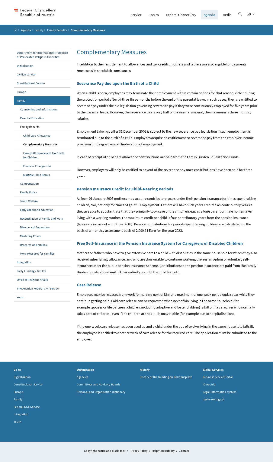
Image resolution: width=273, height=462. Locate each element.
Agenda (209, 14)
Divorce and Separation (35, 227)
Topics (154, 14)
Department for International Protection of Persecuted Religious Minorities (42, 55)
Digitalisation (25, 66)
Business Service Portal (218, 377)
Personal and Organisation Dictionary (101, 392)
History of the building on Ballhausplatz (166, 377)
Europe (21, 92)
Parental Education (32, 118)
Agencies (82, 377)
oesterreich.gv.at (214, 399)
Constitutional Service (31, 83)
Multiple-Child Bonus (36, 175)
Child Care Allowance (36, 136)
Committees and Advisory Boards (98, 384)
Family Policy (28, 192)
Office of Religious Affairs (32, 280)
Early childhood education (37, 210)
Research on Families (33, 245)
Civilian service (26, 74)
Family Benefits (57, 30)
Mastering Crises (30, 236)
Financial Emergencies (37, 166)
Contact (184, 451)
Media (227, 14)
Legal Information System (220, 392)
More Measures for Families (37, 253)
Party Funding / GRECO (31, 271)
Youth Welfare (29, 201)
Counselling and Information (38, 109)
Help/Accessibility (163, 451)
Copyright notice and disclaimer (105, 451)
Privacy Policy (139, 451)
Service (136, 14)
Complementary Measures (46, 144)
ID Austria (209, 384)
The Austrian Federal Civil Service (38, 288)
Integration (24, 262)
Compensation (29, 183)
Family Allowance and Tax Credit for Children (43, 155)
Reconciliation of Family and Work (41, 218)
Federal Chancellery (181, 14)
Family (39, 30)
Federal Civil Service (27, 407)
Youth (20, 297)
